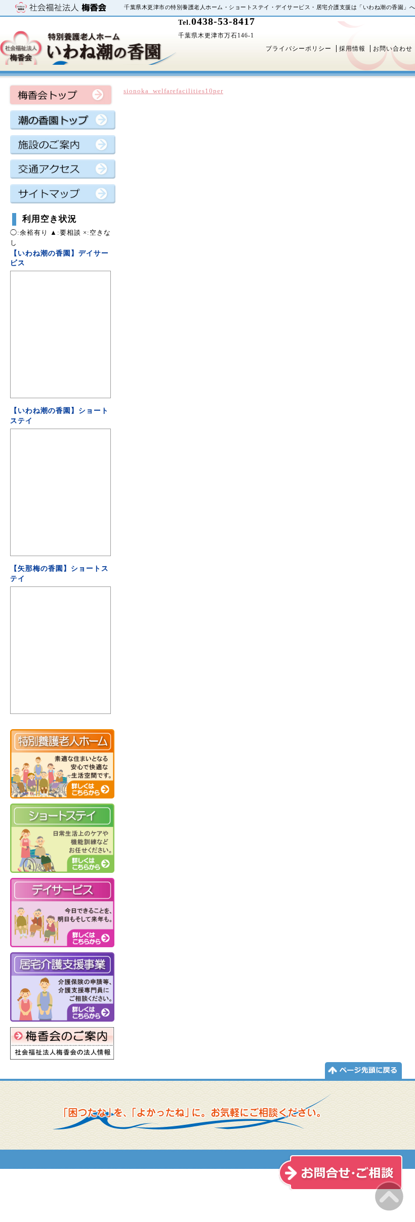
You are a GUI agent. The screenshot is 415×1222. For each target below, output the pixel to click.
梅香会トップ (60, 95)
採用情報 (352, 48)
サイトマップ (62, 196)
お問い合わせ (392, 48)
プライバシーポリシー (298, 48)
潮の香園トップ (62, 122)
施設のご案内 (62, 147)
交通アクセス (62, 171)
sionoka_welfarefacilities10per (173, 91)
